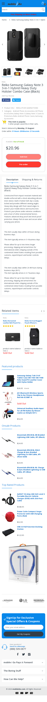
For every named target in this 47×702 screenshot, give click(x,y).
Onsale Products (11, 425)
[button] (8, 326)
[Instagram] (29, 655)
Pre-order (23, 164)
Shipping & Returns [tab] (32, 179)
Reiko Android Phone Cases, (24, 116)
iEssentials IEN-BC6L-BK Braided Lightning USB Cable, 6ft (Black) (31, 436)
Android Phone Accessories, (24, 111)
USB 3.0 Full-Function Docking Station (29, 528)
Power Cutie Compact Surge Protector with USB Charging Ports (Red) (29, 513)
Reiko (4, 82)
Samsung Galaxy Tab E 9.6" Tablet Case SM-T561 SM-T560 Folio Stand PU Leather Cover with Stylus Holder (30, 379)
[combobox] (23, 9)
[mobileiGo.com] (14, 3)
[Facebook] (17, 655)
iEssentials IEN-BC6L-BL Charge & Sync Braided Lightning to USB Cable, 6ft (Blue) (31, 469)
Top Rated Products (13, 484)
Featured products (12, 366)
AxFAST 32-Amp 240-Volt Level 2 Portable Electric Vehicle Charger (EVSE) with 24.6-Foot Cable (31, 497)
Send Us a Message (17, 646)
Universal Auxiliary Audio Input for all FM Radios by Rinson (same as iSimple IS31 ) (30, 410)
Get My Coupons (23, 634)
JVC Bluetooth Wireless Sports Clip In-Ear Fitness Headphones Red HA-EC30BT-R (30, 395)
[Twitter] (23, 655)
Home (4, 20)
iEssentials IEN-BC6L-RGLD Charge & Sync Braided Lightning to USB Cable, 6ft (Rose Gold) (29, 453)
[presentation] (41, 311)
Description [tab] (12, 179)
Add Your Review (8, 96)
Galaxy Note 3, (20, 113)
